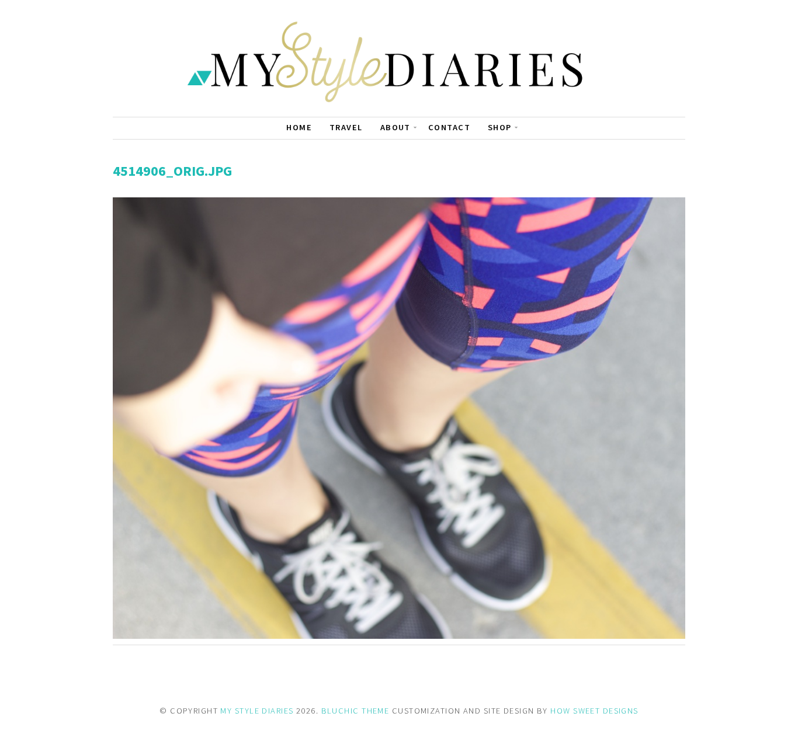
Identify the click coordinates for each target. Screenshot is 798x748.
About (395, 127)
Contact (449, 127)
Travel (346, 127)
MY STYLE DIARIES (256, 710)
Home (299, 127)
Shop (500, 127)
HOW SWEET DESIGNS (594, 710)
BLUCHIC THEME (355, 710)
